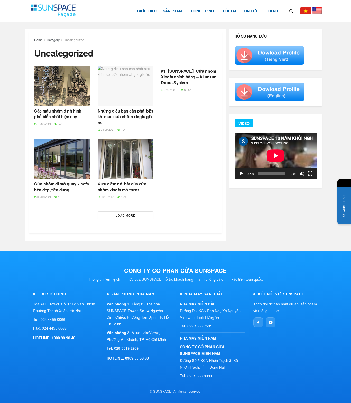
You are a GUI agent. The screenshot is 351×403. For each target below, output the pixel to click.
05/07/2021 (107, 197)
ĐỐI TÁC (230, 10)
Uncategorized (74, 40)
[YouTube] (270, 322)
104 (123, 129)
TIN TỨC (251, 10)
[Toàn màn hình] (310, 173)
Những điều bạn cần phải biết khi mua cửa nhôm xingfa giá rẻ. (125, 116)
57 (59, 197)
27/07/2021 (170, 90)
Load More (125, 215)
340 (59, 124)
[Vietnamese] (305, 10)
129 (123, 197)
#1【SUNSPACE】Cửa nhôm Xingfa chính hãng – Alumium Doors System (188, 77)
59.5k (187, 90)
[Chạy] (241, 173)
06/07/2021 (43, 197)
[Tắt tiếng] (301, 173)
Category (53, 40)
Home (38, 40)
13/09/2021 (43, 124)
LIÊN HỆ (274, 10)
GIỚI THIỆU (147, 10)
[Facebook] (258, 322)
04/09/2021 (107, 129)
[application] (276, 156)
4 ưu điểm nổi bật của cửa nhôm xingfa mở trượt (122, 186)
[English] (317, 10)
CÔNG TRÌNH (202, 10)
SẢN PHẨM (172, 10)
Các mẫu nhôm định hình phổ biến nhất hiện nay (57, 113)
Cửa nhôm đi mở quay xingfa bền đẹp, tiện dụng (61, 186)
